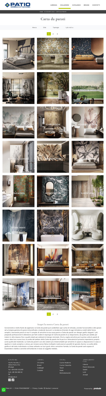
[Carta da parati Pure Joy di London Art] (53, 260)
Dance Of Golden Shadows (18, 262)
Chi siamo (40, 363)
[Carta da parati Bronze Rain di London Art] (53, 294)
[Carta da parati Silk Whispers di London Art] (53, 157)
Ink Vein (87, 228)
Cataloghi (76, 5)
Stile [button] (44, 27)
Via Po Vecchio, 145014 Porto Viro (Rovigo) (14, 365)
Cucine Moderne (65, 363)
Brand (86, 5)
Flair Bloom (53, 124)
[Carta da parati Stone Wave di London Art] (18, 225)
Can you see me (53, 56)
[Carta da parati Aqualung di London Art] (88, 54)
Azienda (53, 5)
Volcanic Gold (53, 228)
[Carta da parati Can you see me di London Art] (53, 54)
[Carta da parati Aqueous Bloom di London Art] (88, 122)
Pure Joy (53, 262)
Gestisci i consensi (52, 388)
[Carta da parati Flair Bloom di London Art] (53, 122)
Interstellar (53, 193)
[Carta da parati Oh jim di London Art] (18, 54)
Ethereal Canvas (18, 159)
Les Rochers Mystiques (18, 124)
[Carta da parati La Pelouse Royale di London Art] (88, 88)
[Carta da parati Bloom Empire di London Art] (88, 157)
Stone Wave (18, 228)
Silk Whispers (53, 159)
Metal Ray (87, 262)
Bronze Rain (53, 296)
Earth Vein (87, 193)
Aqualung (87, 56)
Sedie (61, 370)
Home (41, 11)
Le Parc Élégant (53, 90)
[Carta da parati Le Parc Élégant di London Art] (53, 88)
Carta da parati (61, 11)
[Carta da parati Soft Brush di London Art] (88, 294)
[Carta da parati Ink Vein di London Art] (88, 225)
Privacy (35, 388)
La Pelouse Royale (87, 90)
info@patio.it (12, 377)
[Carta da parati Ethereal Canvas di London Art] (18, 157)
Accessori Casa (49, 11)
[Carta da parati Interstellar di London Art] (53, 191)
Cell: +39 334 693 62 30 (15, 373)
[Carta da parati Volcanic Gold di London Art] (53, 225)
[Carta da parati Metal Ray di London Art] (88, 260)
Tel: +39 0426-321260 (15, 369)
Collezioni (64, 5)
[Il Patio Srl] (17, 5)
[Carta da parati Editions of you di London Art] (18, 88)
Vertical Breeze (18, 296)
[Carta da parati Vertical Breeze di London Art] (18, 294)
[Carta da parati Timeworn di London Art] (18, 191)
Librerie (85, 364)
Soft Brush (87, 296)
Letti (84, 372)
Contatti (96, 5)
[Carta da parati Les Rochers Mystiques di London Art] (18, 122)
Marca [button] (34, 27)
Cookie (40, 388)
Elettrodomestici (65, 373)
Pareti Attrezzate (89, 367)
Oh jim (18, 56)
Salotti (85, 369)
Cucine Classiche (65, 365)
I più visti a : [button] (70, 27)
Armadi (85, 375)
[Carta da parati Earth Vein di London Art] (88, 191)
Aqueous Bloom (87, 124)
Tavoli (62, 368)
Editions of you (18, 90)
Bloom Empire (87, 159)
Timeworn (19, 193)
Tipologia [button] (56, 27)
